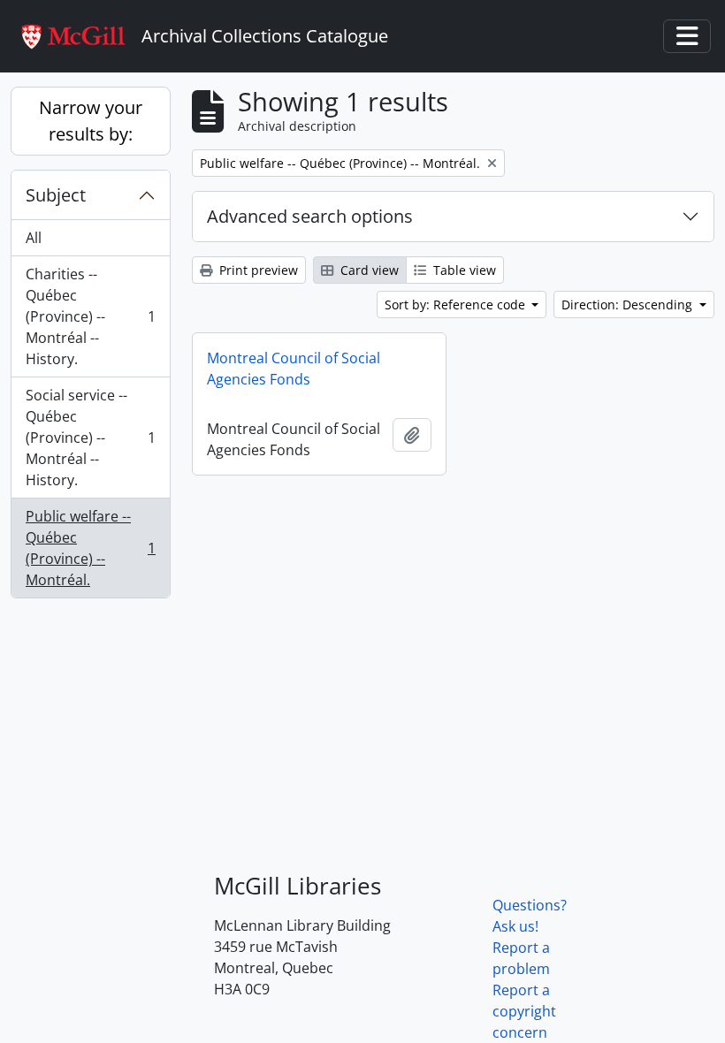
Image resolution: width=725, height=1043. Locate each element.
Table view (463, 270)
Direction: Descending (628, 304)
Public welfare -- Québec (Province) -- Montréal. (90, 548)
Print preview (257, 270)
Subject (56, 195)
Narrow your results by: (90, 120)
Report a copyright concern (524, 1011)
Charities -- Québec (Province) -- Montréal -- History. (90, 316)
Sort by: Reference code (457, 304)
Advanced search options (310, 216)
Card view (368, 270)
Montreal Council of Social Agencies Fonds (293, 368)
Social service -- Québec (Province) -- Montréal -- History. (90, 437)
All (34, 237)
